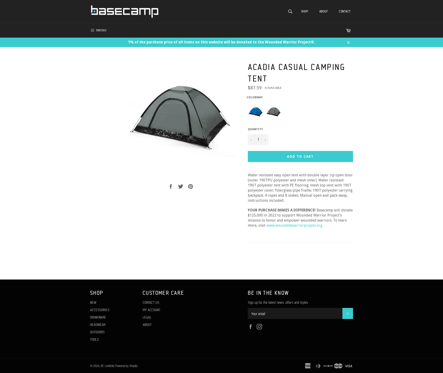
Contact (345, 11)
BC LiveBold (107, 366)
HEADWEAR (97, 324)
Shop (304, 11)
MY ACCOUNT (151, 309)
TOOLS (94, 339)
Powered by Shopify (126, 366)
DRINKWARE (98, 317)
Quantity (255, 129)
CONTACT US (151, 302)
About (323, 11)
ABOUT (147, 324)
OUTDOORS (97, 331)
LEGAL (147, 317)
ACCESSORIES (99, 309)
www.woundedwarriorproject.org (294, 225)
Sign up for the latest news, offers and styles (278, 302)
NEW (93, 302)
